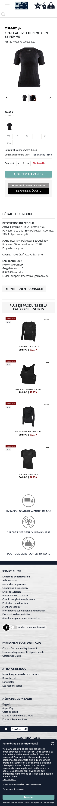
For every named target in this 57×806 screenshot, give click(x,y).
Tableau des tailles (42, 154)
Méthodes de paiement (15, 584)
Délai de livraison (11, 591)
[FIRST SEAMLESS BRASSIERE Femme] (28, 378)
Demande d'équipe (28, 190)
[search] (28, 14)
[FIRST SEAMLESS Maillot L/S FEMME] (28, 420)
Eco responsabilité (12, 685)
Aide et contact (10, 580)
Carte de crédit (10, 711)
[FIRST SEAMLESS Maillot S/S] (28, 463)
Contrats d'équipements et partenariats (23, 651)
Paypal (6, 704)
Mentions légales (11, 606)
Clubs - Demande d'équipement (19, 648)
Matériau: (8, 240)
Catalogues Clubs (11, 655)
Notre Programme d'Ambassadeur (20, 674)
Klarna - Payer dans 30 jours (17, 715)
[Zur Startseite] (21, 5)
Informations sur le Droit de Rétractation (23, 610)
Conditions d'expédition (15, 587)
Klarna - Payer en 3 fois (14, 719)
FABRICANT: (9, 260)
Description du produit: (18, 223)
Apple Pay (7, 708)
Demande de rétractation (16, 576)
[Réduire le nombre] (18, 163)
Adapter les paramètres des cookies (21, 618)
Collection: (10, 254)
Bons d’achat (9, 678)
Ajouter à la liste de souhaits (30, 185)
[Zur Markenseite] (13, 29)
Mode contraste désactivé (31, 627)
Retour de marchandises (15, 595)
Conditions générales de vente (18, 599)
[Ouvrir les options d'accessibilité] (6, 627)
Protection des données (15, 603)
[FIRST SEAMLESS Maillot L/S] (28, 335)
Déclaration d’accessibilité (16, 614)
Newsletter (8, 681)
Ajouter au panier (29, 174)
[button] (7, 6)
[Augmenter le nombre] (28, 163)
